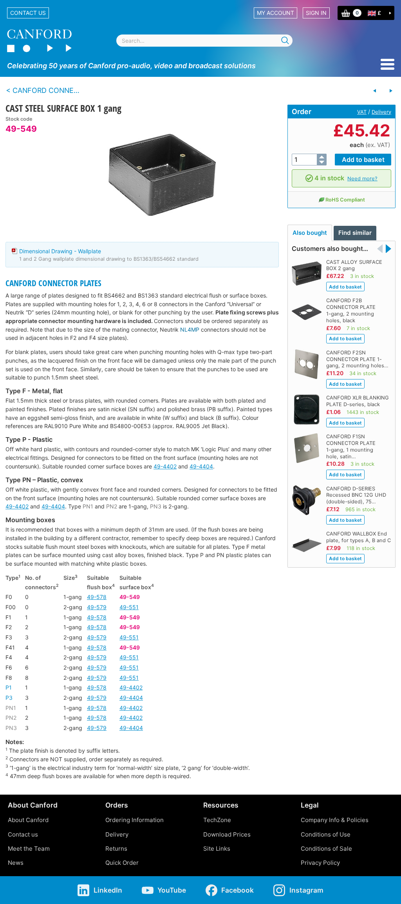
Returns (116, 848)
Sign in (316, 12)
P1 (8, 687)
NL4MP (189, 329)
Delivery (381, 112)
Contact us (28, 12)
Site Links (216, 848)
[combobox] (204, 40)
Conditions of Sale (326, 848)
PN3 (155, 506)
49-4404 (201, 466)
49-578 (97, 597)
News (15, 862)
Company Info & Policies (334, 820)
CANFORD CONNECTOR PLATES (53, 283)
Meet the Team (29, 848)
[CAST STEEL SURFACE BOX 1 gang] (162, 175)
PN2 (111, 506)
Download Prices (227, 834)
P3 (9, 697)
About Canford (28, 820)
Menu (387, 64)
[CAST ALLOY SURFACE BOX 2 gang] (391, 91)
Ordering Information (134, 820)
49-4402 (165, 466)
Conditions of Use (325, 834)
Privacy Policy (320, 862)
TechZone (217, 820)
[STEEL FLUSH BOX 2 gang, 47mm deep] (374, 91)
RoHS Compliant (345, 199)
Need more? (362, 178)
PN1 (88, 506)
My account (275, 12)
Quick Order (122, 862)
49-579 (97, 607)
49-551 (129, 607)
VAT (362, 112)
